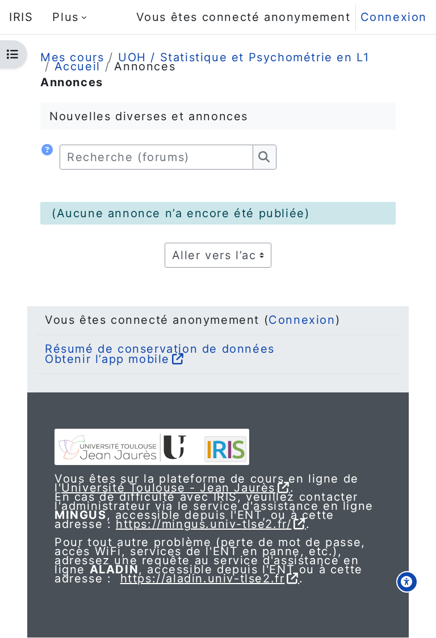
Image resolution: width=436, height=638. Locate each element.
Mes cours (72, 57)
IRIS (21, 17)
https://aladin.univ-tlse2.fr (202, 578)
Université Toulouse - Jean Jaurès (168, 488)
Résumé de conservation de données (160, 349)
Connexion (393, 17)
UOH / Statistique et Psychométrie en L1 (243, 57)
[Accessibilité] (407, 582)
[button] (47, 157)
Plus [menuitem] (65, 17)
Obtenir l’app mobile (107, 359)
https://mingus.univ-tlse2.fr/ (203, 524)
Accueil (77, 66)
